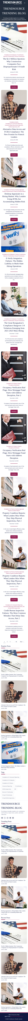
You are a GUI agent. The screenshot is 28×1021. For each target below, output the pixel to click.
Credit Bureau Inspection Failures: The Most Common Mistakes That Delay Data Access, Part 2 (14, 614)
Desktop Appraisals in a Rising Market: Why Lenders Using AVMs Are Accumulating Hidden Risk (14, 198)
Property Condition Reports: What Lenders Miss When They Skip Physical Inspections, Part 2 (14, 517)
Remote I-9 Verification (9, 56)
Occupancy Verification (14, 385)
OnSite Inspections (13, 126)
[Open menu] (24, 3)
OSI (18, 126)
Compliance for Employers (10, 54)
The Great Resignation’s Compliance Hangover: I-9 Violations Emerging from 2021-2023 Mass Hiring (14, 327)
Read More (15, 87)
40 (16, 641)
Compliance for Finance (9, 189)
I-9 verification (20, 54)
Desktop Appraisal (19, 189)
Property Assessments (7, 191)
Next (22, 641)
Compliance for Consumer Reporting (14, 123)
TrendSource (11, 1019)
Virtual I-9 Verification (19, 56)
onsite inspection (19, 125)
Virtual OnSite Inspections (14, 608)
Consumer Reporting (9, 125)
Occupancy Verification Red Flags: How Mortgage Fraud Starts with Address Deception (14, 454)
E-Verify (17, 254)
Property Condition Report (20, 191)
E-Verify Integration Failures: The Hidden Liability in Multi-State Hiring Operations (14, 262)
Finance (19, 383)
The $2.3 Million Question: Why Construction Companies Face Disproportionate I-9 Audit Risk (14, 64)
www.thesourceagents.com (16, 1016)
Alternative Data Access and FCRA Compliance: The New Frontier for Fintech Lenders (14, 133)
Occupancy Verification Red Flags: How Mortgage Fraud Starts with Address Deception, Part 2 (14, 391)
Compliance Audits (14, 122)
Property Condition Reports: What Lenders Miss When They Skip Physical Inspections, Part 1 (14, 580)
